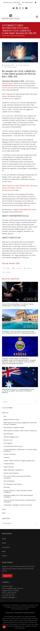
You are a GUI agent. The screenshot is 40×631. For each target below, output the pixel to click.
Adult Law (10, 67)
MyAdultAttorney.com (9, 85)
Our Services (6, 547)
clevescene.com (9, 88)
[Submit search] (36, 402)
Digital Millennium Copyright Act (13, 470)
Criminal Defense (8, 464)
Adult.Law (22, 85)
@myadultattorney (26, 209)
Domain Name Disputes (11, 473)
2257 (5, 67)
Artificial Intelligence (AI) (10, 437)
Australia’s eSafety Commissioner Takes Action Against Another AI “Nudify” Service (18, 391)
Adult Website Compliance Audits (13, 427)
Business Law (7, 440)
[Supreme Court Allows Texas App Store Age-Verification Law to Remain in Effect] (20, 319)
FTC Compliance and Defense (12, 484)
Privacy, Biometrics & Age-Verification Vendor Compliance (17, 491)
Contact (4, 556)
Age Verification (8, 434)
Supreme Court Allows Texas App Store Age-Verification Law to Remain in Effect (19, 332)
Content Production (9, 454)
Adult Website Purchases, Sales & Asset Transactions (20, 431)
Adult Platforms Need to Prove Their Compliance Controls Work (17, 305)
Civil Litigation (7, 443)
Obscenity (6, 487)
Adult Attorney (7, 2)
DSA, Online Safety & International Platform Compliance (17, 477)
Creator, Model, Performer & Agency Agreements (19, 460)
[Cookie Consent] (4, 627)
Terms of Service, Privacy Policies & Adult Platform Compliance (19, 501)
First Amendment (8, 481)
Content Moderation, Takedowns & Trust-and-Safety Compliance (20, 450)
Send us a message (8, 597)
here (19, 98)
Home (4, 539)
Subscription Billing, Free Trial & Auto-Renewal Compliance (18, 496)
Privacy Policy (9, 613)
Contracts (6, 457)
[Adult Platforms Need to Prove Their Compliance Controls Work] (20, 292)
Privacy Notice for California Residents (24, 613)
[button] (37, 16)
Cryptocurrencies (8, 467)
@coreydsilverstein (16, 212)
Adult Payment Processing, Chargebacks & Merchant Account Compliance (20, 423)
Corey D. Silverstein (23, 65)
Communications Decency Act (12, 446)
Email (19, 4)
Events (4, 509)
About (4, 543)
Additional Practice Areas (11, 419)
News (14, 67)
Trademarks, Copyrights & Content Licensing (17, 505)
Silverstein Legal (15, 196)
